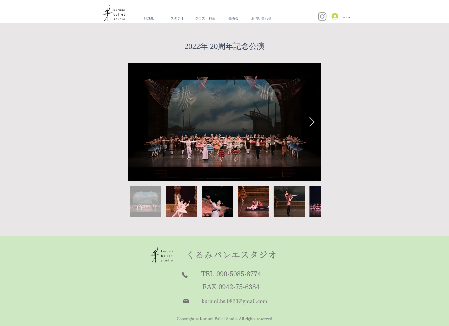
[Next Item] (312, 122)
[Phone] (185, 275)
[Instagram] (322, 16)
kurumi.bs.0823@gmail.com (234, 301)
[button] (177, 18)
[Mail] (185, 301)
